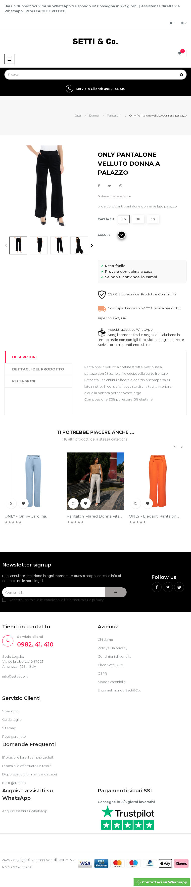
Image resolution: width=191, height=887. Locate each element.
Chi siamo (105, 640)
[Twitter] (168, 587)
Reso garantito (14, 736)
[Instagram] (179, 587)
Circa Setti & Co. (111, 665)
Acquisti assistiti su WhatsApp (24, 811)
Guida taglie (12, 720)
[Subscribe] (116, 592)
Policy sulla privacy (112, 648)
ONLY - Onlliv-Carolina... (26, 516)
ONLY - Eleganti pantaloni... (154, 516)
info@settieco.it (15, 676)
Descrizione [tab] (25, 357)
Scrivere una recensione (114, 196)
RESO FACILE (37, 11)
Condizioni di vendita (115, 656)
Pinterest (120, 186)
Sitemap (9, 728)
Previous (5, 245)
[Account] (172, 23)
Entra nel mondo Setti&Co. (119, 690)
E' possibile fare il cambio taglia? (27, 757)
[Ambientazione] (184, 23)
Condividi (99, 186)
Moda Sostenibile (112, 682)
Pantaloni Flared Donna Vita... (94, 516)
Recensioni (23, 381)
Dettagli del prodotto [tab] (38, 369)
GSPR (102, 673)
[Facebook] (156, 587)
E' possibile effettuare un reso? (26, 766)
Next (92, 245)
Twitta (109, 186)
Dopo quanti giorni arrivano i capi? (29, 774)
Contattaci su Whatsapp (164, 882)
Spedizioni (10, 711)
